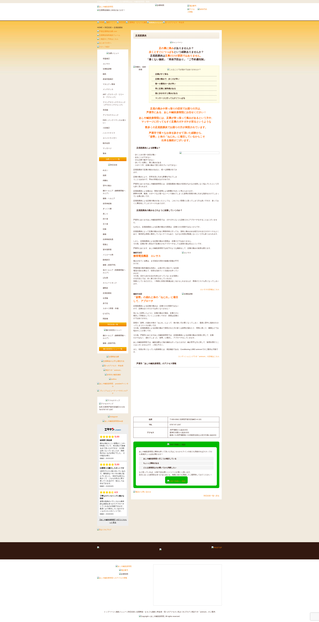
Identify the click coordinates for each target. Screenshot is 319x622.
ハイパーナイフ (109, 133)
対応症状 (108, 27)
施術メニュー (121, 612)
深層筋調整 (107, 69)
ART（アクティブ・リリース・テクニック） (113, 95)
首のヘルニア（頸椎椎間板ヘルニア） (114, 271)
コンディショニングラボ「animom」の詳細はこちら (198, 356)
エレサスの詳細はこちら (209, 289)
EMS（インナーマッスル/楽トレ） (114, 121)
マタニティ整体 (109, 84)
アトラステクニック (111, 115)
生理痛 (105, 298)
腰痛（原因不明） (110, 265)
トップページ (109, 612)
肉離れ (105, 180)
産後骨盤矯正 (108, 79)
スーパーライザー (110, 138)
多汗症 (105, 303)
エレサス (106, 64)
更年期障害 (107, 250)
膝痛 (104, 234)
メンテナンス (108, 89)
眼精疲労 (106, 260)
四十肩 (105, 219)
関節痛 (105, 319)
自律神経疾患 (108, 239)
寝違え (105, 244)
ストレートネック (110, 283)
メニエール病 (108, 255)
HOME (99, 27)
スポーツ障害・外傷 (111, 308)
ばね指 (105, 278)
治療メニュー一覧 (113, 159)
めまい (105, 170)
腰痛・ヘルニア (109, 198)
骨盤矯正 (106, 59)
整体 (104, 153)
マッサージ (107, 148)
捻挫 (104, 175)
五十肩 (105, 224)
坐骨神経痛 (107, 204)
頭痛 (104, 229)
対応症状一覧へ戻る (211, 496)
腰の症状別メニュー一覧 (112, 349)
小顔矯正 (106, 128)
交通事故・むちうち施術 (146, 612)
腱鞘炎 (105, 288)
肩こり (105, 214)
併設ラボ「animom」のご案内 (203, 612)
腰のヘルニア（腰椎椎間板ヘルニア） (114, 192)
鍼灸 (104, 74)
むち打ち (106, 313)
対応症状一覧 (113, 324)
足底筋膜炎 (107, 293)
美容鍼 (105, 110)
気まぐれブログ (184, 612)
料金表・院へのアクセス (166, 612)
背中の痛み (107, 186)
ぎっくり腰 (107, 209)
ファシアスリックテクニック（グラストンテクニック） (114, 103)
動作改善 (106, 143)
